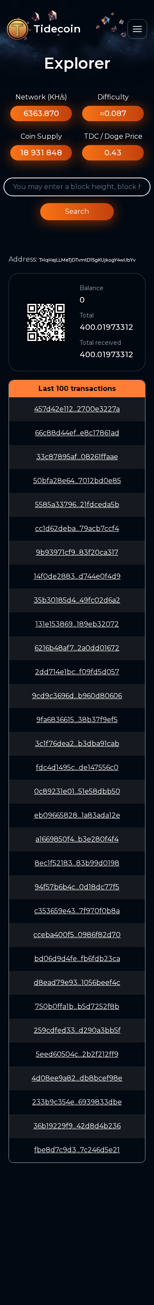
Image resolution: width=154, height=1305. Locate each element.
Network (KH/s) (41, 97)
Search (77, 211)
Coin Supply (41, 136)
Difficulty (113, 97)
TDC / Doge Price (113, 136)
